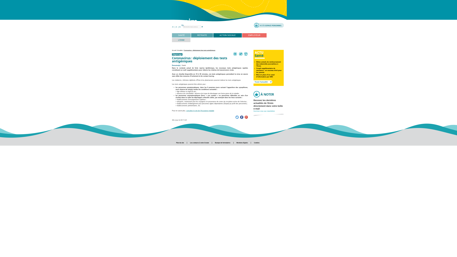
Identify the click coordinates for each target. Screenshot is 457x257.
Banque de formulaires (222, 143)
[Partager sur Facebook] (241, 117)
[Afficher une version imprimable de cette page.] (235, 54)
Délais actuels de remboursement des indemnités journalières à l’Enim (268, 64)
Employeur (254, 35)
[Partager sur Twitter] (237, 117)
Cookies (257, 143)
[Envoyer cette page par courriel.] (241, 54)
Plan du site (180, 143)
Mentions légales (242, 143)
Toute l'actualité (261, 82)
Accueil (174, 50)
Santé (181, 35)
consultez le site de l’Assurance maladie (200, 111)
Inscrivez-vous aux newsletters (264, 111)
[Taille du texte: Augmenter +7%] (173, 27)
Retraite (202, 35)
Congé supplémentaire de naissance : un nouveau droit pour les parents (269, 70)
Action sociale (228, 35)
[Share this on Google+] (246, 117)
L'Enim (181, 40)
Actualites (180, 50)
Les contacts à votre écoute (199, 143)
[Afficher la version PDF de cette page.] (246, 54)
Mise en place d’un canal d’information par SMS (265, 76)
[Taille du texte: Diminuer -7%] (176, 27)
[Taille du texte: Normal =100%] (180, 27)
